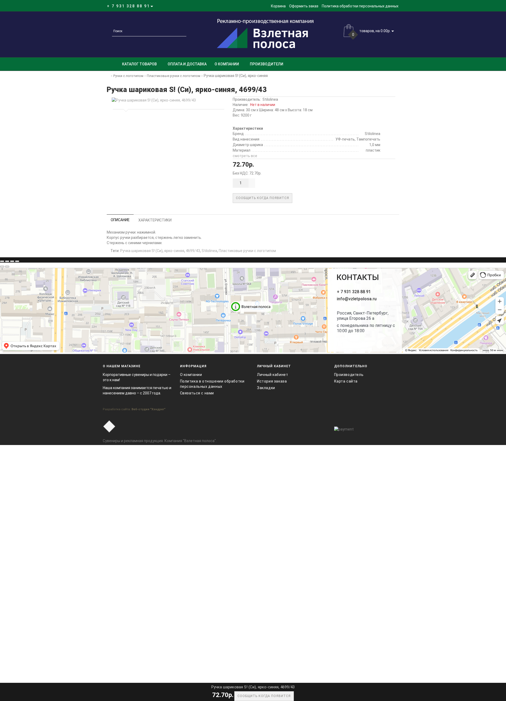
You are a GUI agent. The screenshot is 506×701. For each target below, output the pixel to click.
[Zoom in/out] (17, 261)
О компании (227, 64)
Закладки (266, 388)
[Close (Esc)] (2, 261)
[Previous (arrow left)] (2, 266)
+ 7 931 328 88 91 (354, 291)
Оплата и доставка (187, 64)
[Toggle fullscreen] (12, 261)
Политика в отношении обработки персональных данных (212, 384)
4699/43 (193, 251)
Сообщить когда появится (262, 198)
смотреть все (245, 156)
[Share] (7, 261)
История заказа (272, 381)
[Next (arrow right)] (7, 266)
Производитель (349, 375)
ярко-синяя (174, 251)
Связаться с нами (197, 393)
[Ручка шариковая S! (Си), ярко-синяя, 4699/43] (167, 100)
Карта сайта (346, 381)
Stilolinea (270, 99)
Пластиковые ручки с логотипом (247, 251)
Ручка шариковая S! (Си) (141, 251)
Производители (266, 64)
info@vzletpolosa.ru (357, 298)
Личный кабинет (272, 375)
